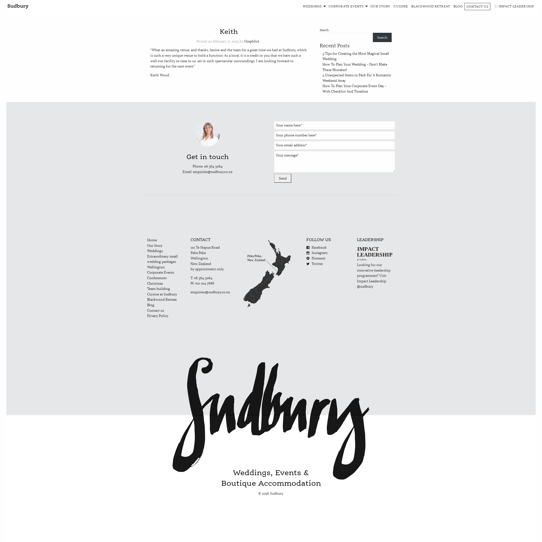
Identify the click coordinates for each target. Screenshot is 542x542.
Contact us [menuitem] (477, 6)
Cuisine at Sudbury (162, 294)
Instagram (320, 253)
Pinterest (318, 258)
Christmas (155, 283)
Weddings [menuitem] (312, 6)
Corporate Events (160, 272)
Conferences (157, 278)
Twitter (317, 264)
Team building (158, 289)
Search (324, 30)
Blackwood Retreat (162, 299)
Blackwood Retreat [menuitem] (430, 6)
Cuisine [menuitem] (401, 6)
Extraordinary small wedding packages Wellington (162, 261)
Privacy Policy (157, 316)
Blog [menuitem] (458, 6)
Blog (150, 305)
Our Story (154, 245)
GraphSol (251, 41)
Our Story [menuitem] (380, 6)
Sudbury (18, 6)
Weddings (155, 251)
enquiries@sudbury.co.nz (212, 172)
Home (152, 240)
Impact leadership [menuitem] (516, 6)
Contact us (155, 310)
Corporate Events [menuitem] (346, 6)
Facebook (319, 247)
